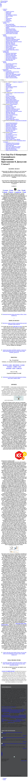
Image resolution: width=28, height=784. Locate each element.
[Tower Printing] (4, 1)
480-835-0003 (3, 2)
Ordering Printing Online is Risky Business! (8, 706)
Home (4, 779)
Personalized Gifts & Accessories (7, 70)
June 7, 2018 (3, 745)
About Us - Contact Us (8, 81)
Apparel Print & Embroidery (6, 51)
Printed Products (5, 35)
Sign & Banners (5, 62)
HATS (19, 366)
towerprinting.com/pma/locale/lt (6, 708)
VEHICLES (19, 368)
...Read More (24, 735)
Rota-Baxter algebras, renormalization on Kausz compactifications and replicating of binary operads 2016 (13, 720)
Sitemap (4, 778)
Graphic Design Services (6, 22)
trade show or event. (17, 326)
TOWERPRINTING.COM (5, 715)
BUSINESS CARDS (7, 365)
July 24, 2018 (3, 733)
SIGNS (13, 368)
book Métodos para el (7, 713)
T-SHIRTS (15, 366)
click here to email (24, 760)
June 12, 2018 (3, 738)
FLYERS (22, 365)
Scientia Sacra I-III (11, 722)
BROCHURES (16, 365)
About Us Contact (5, 10)
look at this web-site (17, 721)
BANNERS (8, 368)
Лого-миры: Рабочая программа (14, 712)
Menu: (3, 79)
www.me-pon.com (4, 719)
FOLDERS (9, 366)
